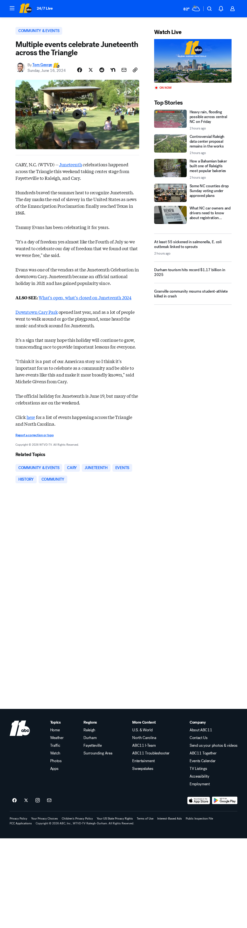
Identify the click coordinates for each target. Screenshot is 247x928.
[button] (12, 8)
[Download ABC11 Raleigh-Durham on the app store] (198, 800)
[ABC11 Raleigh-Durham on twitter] (26, 800)
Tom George (42, 64)
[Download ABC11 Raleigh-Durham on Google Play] (224, 800)
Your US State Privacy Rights (115, 818)
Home (55, 730)
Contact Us (198, 738)
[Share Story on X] (91, 70)
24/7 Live (45, 8)
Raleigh (89, 730)
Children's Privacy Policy (77, 818)
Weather (57, 738)
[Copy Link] (135, 70)
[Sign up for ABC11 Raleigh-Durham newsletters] (49, 800)
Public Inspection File (199, 818)
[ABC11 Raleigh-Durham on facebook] (14, 800)
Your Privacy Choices (44, 818)
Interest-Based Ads (169, 818)
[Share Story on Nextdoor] (113, 70)
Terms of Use (145, 818)
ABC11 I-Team (144, 745)
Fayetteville (92, 745)
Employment (200, 784)
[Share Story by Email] (124, 70)
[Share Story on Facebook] (79, 70)
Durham (89, 738)
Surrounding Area (97, 753)
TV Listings (198, 769)
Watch (55, 753)
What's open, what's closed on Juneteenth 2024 (85, 297)
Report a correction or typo (34, 435)
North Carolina (144, 738)
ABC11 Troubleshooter (151, 753)
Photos (56, 761)
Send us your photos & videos (213, 745)
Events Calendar (203, 761)
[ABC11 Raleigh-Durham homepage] (25, 8)
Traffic (55, 745)
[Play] (193, 61)
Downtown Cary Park (36, 312)
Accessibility (199, 776)
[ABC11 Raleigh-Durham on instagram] (37, 800)
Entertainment (143, 761)
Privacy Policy (18, 818)
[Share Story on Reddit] (102, 70)
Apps (54, 769)
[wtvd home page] (20, 728)
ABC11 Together (203, 753)
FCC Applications (21, 823)
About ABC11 (201, 730)
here (31, 417)
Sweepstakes (142, 769)
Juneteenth (70, 164)
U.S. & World (142, 730)
